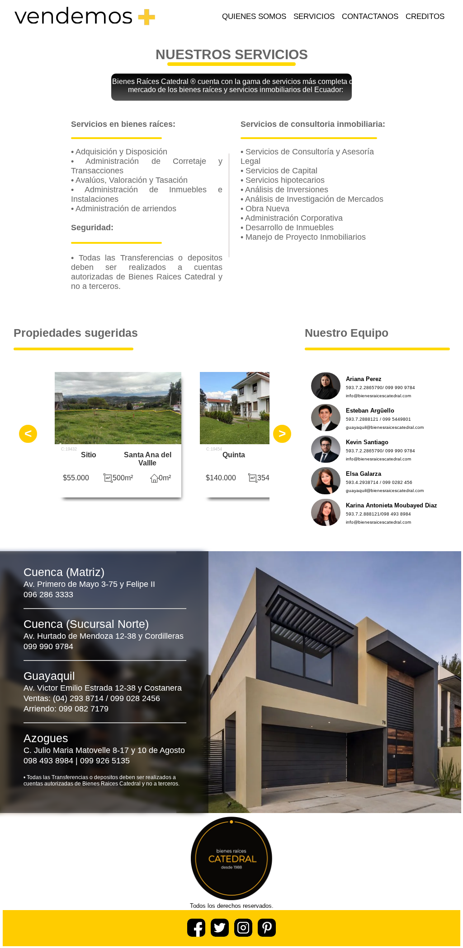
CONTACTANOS (370, 16)
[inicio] (84, 29)
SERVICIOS (314, 16)
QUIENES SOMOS (254, 16)
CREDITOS (425, 16)
